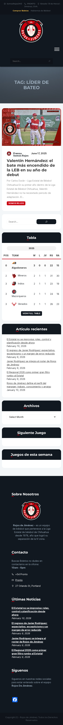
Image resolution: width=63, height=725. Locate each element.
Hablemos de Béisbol (40, 11)
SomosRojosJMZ (14, 4)
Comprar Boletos (21, 11)
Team (15, 255)
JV (45, 255)
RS (51, 255)
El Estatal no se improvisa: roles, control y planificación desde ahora (30, 611)
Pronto (19, 580)
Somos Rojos (16, 203)
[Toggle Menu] (56, 49)
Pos (6, 255)
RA (57, 255)
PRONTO (31, 4)
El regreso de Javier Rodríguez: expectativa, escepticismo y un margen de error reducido (30, 626)
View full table (31, 313)
